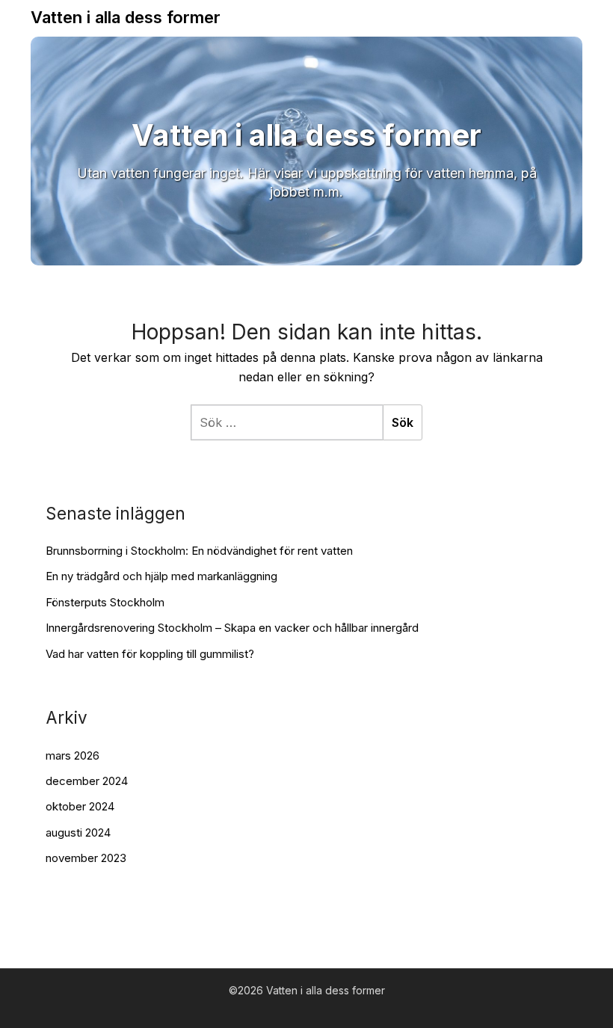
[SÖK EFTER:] (287, 422)
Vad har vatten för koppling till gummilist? (150, 654)
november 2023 (86, 858)
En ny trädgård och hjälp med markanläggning (161, 576)
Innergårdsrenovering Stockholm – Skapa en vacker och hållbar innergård (232, 628)
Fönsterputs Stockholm (105, 602)
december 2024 (87, 781)
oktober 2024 (80, 806)
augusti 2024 (78, 832)
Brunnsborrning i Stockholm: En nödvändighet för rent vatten (199, 551)
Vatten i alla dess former (126, 17)
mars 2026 (72, 755)
